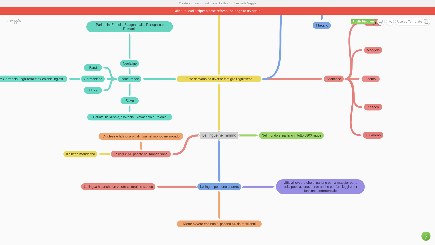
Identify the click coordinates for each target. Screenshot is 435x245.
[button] (425, 236)
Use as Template (409, 21)
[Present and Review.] (380, 21)
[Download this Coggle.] (390, 21)
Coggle (251, 3)
